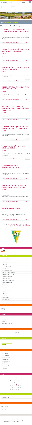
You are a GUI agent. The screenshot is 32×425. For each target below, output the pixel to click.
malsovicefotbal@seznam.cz (8, 323)
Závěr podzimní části (7, 282)
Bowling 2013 (6, 268)
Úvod (2, 22)
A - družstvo (5, 293)
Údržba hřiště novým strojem (9, 262)
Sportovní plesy (6, 289)
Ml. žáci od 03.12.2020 (11, 208)
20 (14, 225)
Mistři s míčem (6, 359)
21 (16, 225)
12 (19, 224)
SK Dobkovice (6, 367)
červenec (16, 377)
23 (19, 225)
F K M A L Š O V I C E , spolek (13, 2)
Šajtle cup (5, 284)
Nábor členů (5, 261)
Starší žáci (5, 264)
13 (21, 224)
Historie (4, 291)
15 (25, 224)
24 (21, 225)
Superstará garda (6, 278)
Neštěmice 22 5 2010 (7, 276)
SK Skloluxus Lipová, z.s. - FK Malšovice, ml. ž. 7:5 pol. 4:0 (15, 127)
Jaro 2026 (3, 309)
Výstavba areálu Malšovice (9, 280)
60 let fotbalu (6, 286)
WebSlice (18, 420)
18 (10, 225)
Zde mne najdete (6, 357)
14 (23, 224)
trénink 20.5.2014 (7, 266)
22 (17, 225)
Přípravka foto (6, 297)
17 (28, 224)
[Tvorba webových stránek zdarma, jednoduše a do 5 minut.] (12, 420)
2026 (16, 379)
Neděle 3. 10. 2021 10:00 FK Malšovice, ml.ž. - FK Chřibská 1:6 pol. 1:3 (15, 108)
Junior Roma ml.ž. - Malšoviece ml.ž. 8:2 (11, 166)
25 (23, 225)
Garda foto (5, 295)
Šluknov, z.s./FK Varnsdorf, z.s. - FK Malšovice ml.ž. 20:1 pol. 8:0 (16, 30)
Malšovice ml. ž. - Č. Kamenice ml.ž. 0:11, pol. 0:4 (15, 68)
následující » (27, 225)
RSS (14, 420)
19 (12, 225)
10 (16, 224)
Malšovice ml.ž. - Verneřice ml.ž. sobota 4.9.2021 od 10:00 (14, 186)
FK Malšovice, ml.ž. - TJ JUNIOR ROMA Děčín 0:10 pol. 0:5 (15, 50)
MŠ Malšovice (6, 363)
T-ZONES (5, 368)
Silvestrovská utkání (7, 270)
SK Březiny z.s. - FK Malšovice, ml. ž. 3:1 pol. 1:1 (15, 88)
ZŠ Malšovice (6, 355)
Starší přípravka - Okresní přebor (12, 42)
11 (17, 224)
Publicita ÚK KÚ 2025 (8, 259)
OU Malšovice (6, 353)
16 (26, 224)
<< (10, 377)
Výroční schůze (6, 288)
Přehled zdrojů (6, 397)
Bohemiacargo (6, 365)
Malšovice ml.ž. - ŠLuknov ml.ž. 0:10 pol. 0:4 (14, 147)
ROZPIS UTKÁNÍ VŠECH (8, 274)
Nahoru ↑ (17, 421)
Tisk (21, 420)
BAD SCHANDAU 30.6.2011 (9, 272)
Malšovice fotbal (6, 299)
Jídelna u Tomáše (6, 361)
